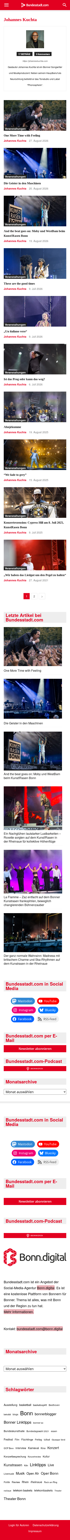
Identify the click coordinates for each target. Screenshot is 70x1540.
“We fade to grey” (15, 474)
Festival (8, 1439)
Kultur (46, 1456)
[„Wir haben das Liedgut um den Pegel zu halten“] (35, 555)
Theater (58, 1490)
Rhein (25, 1482)
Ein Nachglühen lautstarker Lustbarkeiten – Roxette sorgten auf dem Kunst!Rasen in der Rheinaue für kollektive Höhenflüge (32, 837)
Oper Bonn (49, 1473)
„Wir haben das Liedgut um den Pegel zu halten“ (35, 575)
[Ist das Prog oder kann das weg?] (35, 359)
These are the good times (19, 283)
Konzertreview (34, 1456)
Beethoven (54, 1404)
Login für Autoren (19, 1525)
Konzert (53, 1447)
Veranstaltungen (15, 129)
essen (54, 1431)
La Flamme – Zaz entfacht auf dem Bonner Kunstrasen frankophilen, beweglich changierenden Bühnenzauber (32, 901)
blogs (15, 1414)
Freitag (38, 1439)
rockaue (7, 1490)
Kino (43, 1448)
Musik (20, 1473)
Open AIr (33, 1473)
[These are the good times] (35, 263)
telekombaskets (43, 1490)
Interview (20, 1448)
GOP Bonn (9, 1448)
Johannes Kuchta (15, 140)
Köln (26, 1465)
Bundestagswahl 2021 (38, 1431)
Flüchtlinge (27, 1439)
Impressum (35, 1531)
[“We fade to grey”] (35, 454)
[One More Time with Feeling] (35, 115)
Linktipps (38, 1464)
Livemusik (9, 1473)
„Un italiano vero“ (15, 331)
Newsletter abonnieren (35, 1049)
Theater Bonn (15, 1498)
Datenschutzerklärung (46, 1525)
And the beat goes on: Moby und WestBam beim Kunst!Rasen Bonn (32, 776)
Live (51, 1464)
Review (16, 1482)
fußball (47, 1439)
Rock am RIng (50, 1482)
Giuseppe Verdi (58, 1439)
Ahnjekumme (12, 427)
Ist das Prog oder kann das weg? (24, 379)
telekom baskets (22, 1490)
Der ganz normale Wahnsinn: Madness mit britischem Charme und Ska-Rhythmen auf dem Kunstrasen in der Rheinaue (32, 959)
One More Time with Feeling (22, 135)
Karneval (33, 1448)
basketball (25, 1405)
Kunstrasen (13, 1464)
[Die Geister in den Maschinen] (35, 163)
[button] (6, 5)
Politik (7, 1482)
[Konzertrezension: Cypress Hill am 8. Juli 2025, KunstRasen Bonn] (35, 502)
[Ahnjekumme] (35, 407)
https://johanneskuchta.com (35, 61)
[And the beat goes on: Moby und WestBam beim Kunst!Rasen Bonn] (35, 211)
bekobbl (7, 1414)
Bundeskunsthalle (14, 1431)
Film (17, 1439)
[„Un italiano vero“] (35, 311)
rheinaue (36, 1482)
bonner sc (38, 1422)
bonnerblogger (45, 1413)
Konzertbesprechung (15, 1456)
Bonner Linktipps (17, 1422)
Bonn (26, 1413)
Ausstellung (10, 1405)
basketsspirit (40, 1405)
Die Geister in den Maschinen (22, 183)
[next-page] (42, 596)
